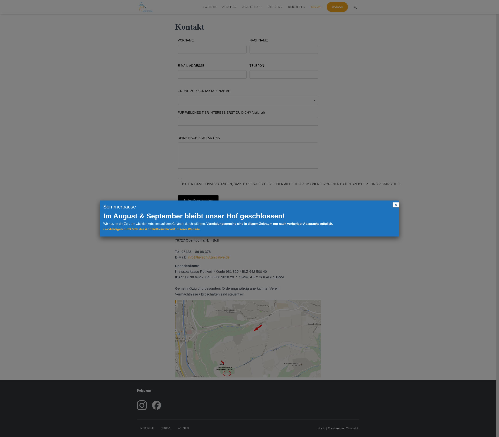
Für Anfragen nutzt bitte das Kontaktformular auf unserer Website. (152, 229)
